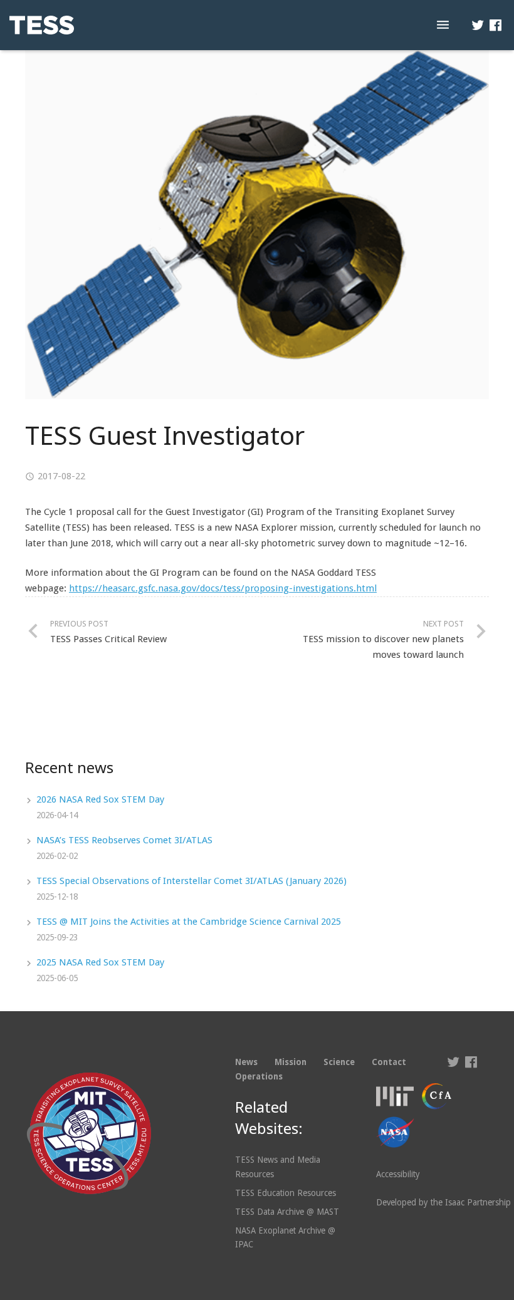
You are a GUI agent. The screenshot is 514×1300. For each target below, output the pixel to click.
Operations (259, 1076)
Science (339, 1062)
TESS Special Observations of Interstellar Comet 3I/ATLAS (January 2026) (191, 881)
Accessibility (398, 1174)
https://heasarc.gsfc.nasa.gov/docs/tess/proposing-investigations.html (223, 588)
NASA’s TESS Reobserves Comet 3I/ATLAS (124, 840)
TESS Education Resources (285, 1193)
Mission (291, 1062)
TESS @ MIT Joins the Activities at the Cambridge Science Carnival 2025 (188, 921)
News (246, 1062)
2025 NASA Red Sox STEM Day (100, 962)
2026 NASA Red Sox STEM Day (100, 799)
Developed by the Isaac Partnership (443, 1202)
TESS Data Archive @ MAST (287, 1212)
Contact (389, 1062)
